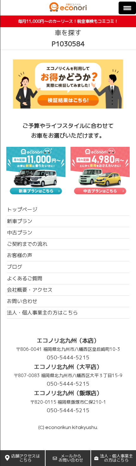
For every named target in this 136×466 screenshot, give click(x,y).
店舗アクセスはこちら (25, 458)
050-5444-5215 (68, 357)
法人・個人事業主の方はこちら (116, 458)
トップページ (22, 209)
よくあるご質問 (24, 278)
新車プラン (19, 221)
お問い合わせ (22, 301)
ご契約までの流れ (27, 243)
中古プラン (19, 232)
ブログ (14, 266)
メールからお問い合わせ (71, 458)
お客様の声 (19, 255)
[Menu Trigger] (127, 8)
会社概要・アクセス (30, 289)
